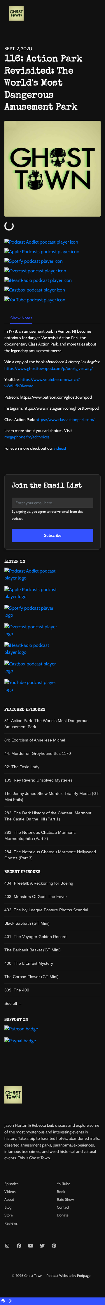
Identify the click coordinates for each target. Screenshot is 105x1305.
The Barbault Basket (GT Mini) (32, 950)
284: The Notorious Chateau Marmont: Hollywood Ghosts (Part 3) (50, 854)
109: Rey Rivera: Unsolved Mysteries (38, 780)
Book (61, 1191)
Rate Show (65, 1199)
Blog (7, 1207)
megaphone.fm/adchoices (27, 437)
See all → (13, 1003)
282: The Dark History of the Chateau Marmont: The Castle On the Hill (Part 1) (48, 816)
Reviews (11, 1223)
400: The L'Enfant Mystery (28, 963)
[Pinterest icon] (54, 1246)
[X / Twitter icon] (42, 1246)
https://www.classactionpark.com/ (65, 419)
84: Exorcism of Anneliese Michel (34, 740)
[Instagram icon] (7, 1246)
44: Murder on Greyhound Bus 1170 (37, 753)
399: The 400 (16, 990)
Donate (63, 1215)
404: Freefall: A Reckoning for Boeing (38, 883)
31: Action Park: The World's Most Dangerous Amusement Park (46, 723)
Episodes (11, 1184)
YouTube (63, 1184)
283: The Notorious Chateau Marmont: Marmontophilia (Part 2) (40, 835)
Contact (63, 1207)
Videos (9, 1191)
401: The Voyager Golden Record (35, 936)
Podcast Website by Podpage (68, 1275)
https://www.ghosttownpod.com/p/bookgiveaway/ (48, 368)
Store (8, 1215)
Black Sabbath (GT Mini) (27, 923)
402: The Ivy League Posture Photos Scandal (46, 910)
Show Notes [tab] (21, 318)
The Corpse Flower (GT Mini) (31, 976)
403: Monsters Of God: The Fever (35, 896)
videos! (60, 448)
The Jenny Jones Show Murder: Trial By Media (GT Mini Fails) (51, 796)
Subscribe (52, 535)
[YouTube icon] (31, 1246)
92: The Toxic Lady (21, 766)
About (9, 1199)
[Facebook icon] (19, 1246)
